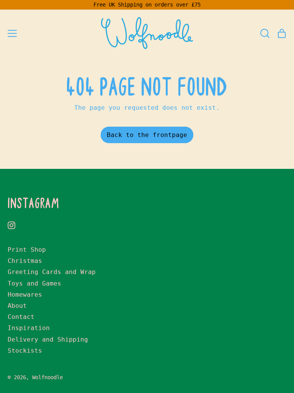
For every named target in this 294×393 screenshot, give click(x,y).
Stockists (25, 350)
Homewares (25, 294)
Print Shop (27, 249)
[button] (264, 33)
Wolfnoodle (47, 377)
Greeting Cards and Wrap (52, 272)
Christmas (25, 260)
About (17, 305)
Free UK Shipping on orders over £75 (147, 5)
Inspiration (29, 328)
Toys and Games (34, 283)
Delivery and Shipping (48, 339)
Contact (21, 316)
